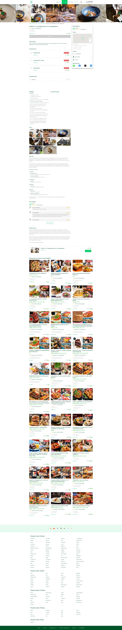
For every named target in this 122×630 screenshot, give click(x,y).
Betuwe (31, 555)
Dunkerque (48, 610)
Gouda (47, 557)
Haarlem (47, 563)
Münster (77, 594)
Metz (62, 610)
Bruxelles (32, 582)
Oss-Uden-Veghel (64, 557)
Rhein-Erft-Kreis (79, 602)
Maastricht (63, 546)
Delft (31, 563)
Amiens (31, 610)
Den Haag (32, 567)
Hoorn (62, 540)
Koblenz (62, 592)
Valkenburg (78, 550)
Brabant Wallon (33, 577)
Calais (31, 614)
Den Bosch (32, 565)
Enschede (47, 551)
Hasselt (47, 580)
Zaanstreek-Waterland (80, 561)
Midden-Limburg (64, 548)
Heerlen (47, 565)
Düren (47, 594)
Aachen (31, 592)
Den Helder (48, 538)
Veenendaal (78, 551)
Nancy (62, 612)
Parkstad (62, 559)
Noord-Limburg (63, 553)
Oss (61, 555)
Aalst (31, 573)
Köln (62, 596)
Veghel (77, 553)
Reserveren (88, 250)
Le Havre (47, 614)
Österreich (32, 622)
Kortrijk (47, 584)
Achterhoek (32, 538)
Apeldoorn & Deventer (34, 548)
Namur (62, 582)
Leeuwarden (63, 542)
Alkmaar (31, 540)
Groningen (47, 561)
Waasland (78, 582)
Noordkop (62, 551)
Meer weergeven (50, 223)
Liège (62, 575)
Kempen (47, 582)
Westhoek (78, 586)
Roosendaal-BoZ (64, 563)
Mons (62, 580)
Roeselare (78, 575)
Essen (47, 598)
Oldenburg (78, 596)
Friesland (47, 555)
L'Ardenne (47, 586)
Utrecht (77, 548)
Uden (77, 546)
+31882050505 (82, 627)
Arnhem (31, 550)
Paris (62, 614)
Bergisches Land (33, 594)
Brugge (31, 579)
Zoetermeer (78, 565)
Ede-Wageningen (49, 548)
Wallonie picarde (79, 584)
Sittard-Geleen (78, 540)
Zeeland (77, 563)
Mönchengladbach (79, 592)
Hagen (47, 602)
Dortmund (32, 602)
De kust (31, 586)
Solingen (32, 604)
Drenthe (47, 546)
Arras (31, 612)
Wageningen (78, 555)
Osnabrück (78, 598)
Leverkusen (63, 598)
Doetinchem (48, 542)
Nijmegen (62, 550)
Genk (47, 573)
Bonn (31, 600)
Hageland (47, 577)
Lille (46, 616)
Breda (31, 557)
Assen (31, 551)
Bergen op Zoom (33, 553)
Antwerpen (32, 575)
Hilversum (63, 538)
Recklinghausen (79, 600)
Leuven (62, 573)
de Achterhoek (33, 559)
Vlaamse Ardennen (79, 580)
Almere (31, 542)
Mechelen (62, 579)
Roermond (63, 561)
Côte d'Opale (32, 616)
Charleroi (32, 584)
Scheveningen (63, 567)
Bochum (31, 598)
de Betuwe (32, 561)
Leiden (62, 544)
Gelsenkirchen (48, 600)
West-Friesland (79, 559)
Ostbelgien (78, 573)
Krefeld (62, 594)
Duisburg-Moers (48, 592)
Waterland (78, 557)
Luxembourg (63, 577)
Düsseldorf (48, 596)
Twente (77, 544)
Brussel (31, 580)
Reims (62, 616)
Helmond (47, 567)
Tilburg (77, 542)
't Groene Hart (48, 559)
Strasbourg (78, 612)
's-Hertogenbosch (79, 538)
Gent (46, 575)
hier (32, 101)
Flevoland (47, 553)
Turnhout (77, 579)
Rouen (77, 610)
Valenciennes (78, 614)
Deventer (47, 540)
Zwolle (77, 567)
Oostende (62, 586)
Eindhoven (47, 550)
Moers (62, 600)
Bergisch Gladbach (33, 596)
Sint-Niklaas (78, 577)
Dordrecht (47, 544)
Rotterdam (63, 565)
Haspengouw (48, 579)
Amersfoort (32, 544)
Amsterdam (32, 546)
